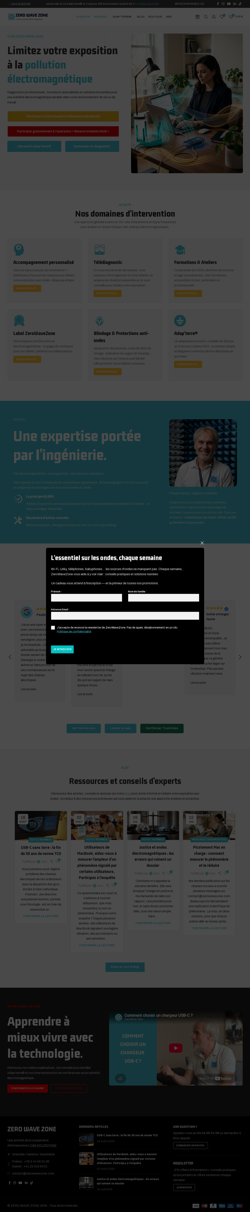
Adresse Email (60, 609)
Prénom (56, 591)
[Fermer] (202, 543)
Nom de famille (137, 591)
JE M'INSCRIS (62, 649)
